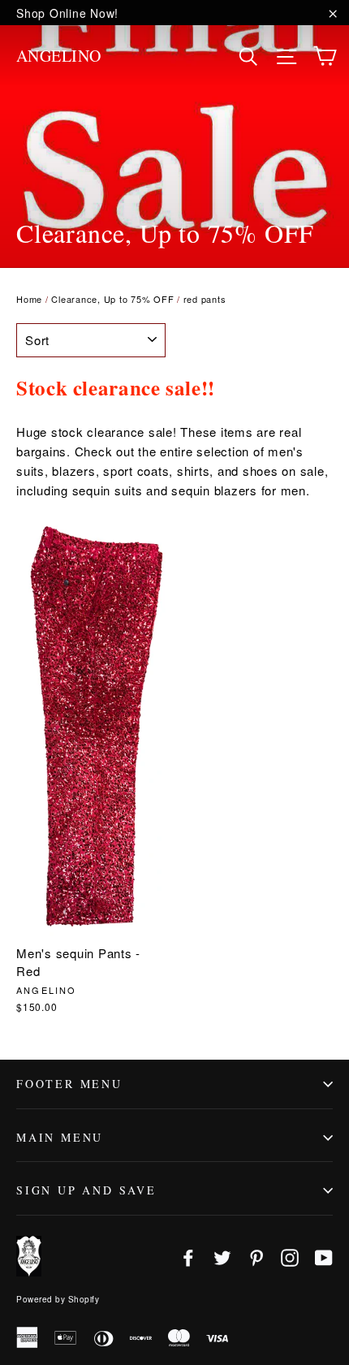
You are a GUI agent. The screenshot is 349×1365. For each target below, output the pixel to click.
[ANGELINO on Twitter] (222, 1256)
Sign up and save (86, 1190)
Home (29, 298)
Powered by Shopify (57, 1299)
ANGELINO (58, 56)
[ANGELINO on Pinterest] (256, 1256)
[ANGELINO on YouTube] (324, 1256)
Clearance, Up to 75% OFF (112, 298)
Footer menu (69, 1083)
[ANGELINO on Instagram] (290, 1256)
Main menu (59, 1137)
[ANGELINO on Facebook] (188, 1256)
